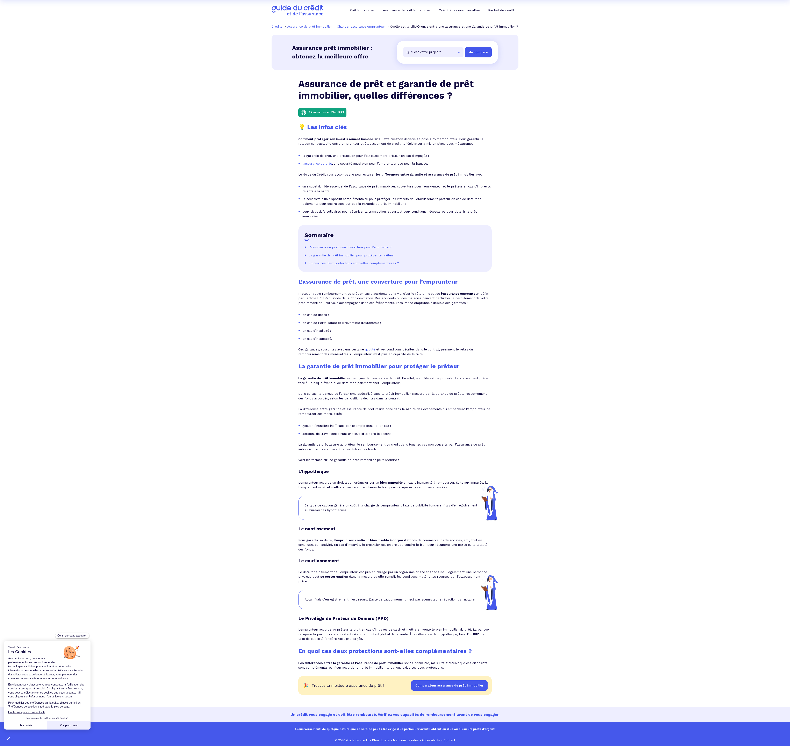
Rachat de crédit (501, 10)
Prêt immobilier (362, 10)
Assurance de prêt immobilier (407, 10)
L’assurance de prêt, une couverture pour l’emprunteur (350, 247)
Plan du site (381, 740)
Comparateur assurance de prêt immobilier (449, 685)
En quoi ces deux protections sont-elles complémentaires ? (354, 263)
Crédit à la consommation (459, 10)
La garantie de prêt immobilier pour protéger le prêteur (351, 255)
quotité (370, 349)
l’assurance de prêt (317, 163)
